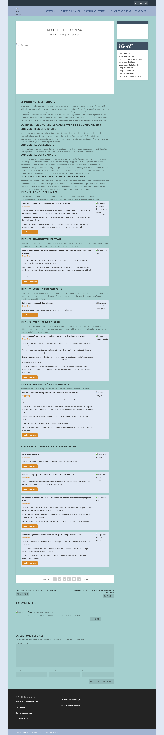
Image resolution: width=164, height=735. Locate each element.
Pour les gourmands (29, 232)
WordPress (54, 732)
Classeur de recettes (94, 11)
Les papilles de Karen (128, 71)
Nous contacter (22, 718)
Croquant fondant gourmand (131, 76)
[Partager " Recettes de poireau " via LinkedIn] (69, 579)
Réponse (95, 619)
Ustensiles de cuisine (120, 11)
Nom (18, 671)
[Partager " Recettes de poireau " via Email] (74, 579)
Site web (85, 671)
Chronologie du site (24, 713)
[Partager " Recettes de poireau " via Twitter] (59, 579)
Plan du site (20, 707)
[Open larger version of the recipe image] (102, 209)
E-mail (52, 671)
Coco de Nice (124, 53)
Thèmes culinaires (70, 11)
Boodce (31, 612)
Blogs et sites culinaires (70, 705)
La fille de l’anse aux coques (130, 59)
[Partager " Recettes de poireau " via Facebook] (54, 579)
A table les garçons (127, 56)
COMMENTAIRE (22, 643)
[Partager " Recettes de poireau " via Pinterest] (64, 579)
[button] (22, 206)
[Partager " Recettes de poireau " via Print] (78, 579)
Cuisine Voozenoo (126, 73)
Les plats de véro (126, 68)
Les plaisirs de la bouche (129, 65)
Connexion (141, 11)
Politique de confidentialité (27, 702)
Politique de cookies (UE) (71, 700)
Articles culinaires (57, 34)
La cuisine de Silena (127, 62)
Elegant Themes (30, 732)
